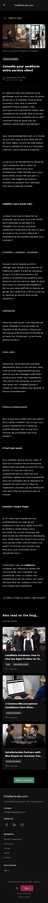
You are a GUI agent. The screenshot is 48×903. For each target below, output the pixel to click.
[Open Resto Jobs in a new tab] (27, 888)
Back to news (15, 18)
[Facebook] (7, 824)
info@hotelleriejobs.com (15, 812)
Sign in (7, 870)
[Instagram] (22, 824)
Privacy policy (24, 897)
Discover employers (12, 839)
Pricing (7, 848)
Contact (7, 857)
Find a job (8, 844)
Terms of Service (24, 893)
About (6, 853)
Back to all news (24, 780)
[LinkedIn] (14, 824)
